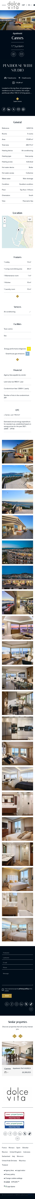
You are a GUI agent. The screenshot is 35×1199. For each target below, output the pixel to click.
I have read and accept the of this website (18, 989)
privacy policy (24, 989)
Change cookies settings (13, 1178)
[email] (18, 108)
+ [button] (4, 218)
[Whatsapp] (23, 108)
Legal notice (21, 1170)
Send (7, 996)
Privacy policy (10, 1174)
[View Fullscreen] (4, 225)
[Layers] (30, 219)
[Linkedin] (9, 108)
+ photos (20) (27, 26)
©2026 (7, 1182)
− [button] (4, 221)
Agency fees (9, 1170)
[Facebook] (4, 108)
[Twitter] (13, 108)
